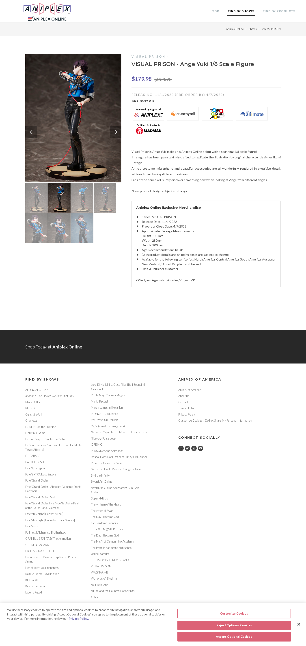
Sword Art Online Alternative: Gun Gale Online (115, 490)
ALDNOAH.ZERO (36, 390)
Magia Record (99, 401)
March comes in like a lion (107, 407)
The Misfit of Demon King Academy (112, 541)
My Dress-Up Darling (104, 420)
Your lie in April (100, 585)
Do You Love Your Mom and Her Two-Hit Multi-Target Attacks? (53, 447)
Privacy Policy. (79, 618)
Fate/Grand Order (36, 480)
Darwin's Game (35, 433)
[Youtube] (200, 448)
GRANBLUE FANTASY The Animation (48, 538)
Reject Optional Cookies (234, 625)
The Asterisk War (102, 510)
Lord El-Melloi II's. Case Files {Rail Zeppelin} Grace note (118, 387)
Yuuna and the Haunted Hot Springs (113, 591)
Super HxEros (99, 498)
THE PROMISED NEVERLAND (110, 560)
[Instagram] (194, 448)
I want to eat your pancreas (42, 567)
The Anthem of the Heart (106, 504)
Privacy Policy (186, 414)
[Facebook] (181, 448)
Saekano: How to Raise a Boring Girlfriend (116, 469)
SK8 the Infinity (100, 475)
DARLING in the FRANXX (40, 427)
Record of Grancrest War (106, 463)
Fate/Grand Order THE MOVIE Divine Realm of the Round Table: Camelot (53, 505)
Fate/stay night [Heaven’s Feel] (44, 514)
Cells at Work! (34, 414)
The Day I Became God (105, 517)
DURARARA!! (34, 456)
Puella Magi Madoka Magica (108, 395)
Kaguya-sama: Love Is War (42, 574)
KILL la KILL (32, 580)
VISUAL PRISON (271, 29)
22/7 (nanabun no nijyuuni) (108, 426)
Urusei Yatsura (100, 554)
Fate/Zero (31, 526)
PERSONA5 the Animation (107, 451)
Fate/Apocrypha (35, 468)
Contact (183, 402)
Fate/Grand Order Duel (40, 497)
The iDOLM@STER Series (107, 529)
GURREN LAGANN (37, 545)
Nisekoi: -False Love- (103, 438)
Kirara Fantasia (35, 586)
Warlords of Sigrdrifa (104, 578)
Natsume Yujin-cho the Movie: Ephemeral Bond (119, 432)
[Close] (299, 624)
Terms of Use (186, 408)
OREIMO (97, 444)
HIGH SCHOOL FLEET (39, 551)
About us (183, 396)
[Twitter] (187, 448)
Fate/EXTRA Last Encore (40, 474)
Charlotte (31, 420)
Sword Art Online (101, 481)
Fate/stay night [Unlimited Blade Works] (50, 520)
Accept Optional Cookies (234, 636)
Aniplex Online (235, 29)
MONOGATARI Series (104, 414)
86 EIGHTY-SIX (34, 462)
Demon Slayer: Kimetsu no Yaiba (45, 439)
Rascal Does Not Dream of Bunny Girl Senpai (119, 457)
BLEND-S (31, 408)
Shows (253, 29)
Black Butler (32, 402)
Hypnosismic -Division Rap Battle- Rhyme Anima (51, 559)
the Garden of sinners (104, 523)
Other (94, 597)
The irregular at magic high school (111, 548)
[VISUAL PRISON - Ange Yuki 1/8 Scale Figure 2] (73, 118)
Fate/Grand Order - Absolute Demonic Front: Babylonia (53, 489)
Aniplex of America (189, 390)
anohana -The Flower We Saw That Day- (50, 396)
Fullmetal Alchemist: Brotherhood (45, 532)
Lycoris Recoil (33, 592)
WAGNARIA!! (99, 572)
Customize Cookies (234, 613)
